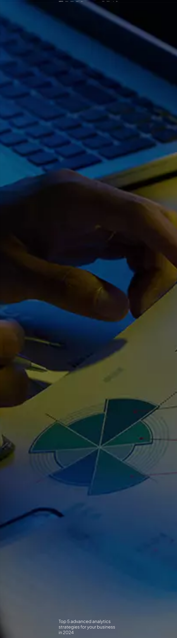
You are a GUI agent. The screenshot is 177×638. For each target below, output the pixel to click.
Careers (103, 1)
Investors (108, 1)
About (82, 1)
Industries (72, 1)
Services (66, 1)
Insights (77, 1)
